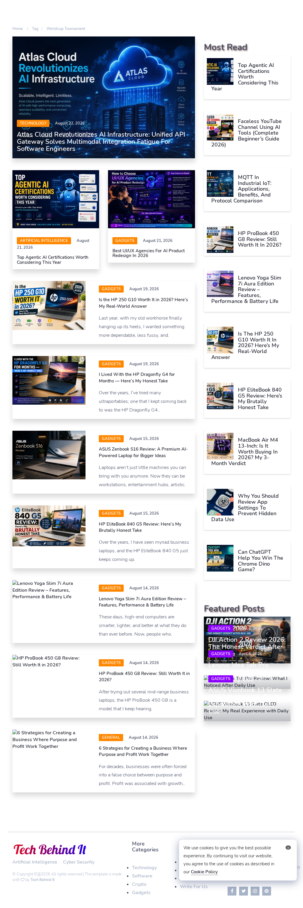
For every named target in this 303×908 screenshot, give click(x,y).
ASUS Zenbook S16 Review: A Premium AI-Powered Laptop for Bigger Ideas (143, 452)
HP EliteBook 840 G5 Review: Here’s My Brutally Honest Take (140, 527)
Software (142, 876)
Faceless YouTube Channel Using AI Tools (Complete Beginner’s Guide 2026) (246, 133)
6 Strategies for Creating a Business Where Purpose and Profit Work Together (143, 751)
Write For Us (194, 886)
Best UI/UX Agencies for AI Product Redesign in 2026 (148, 253)
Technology (33, 123)
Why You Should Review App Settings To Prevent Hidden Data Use (245, 507)
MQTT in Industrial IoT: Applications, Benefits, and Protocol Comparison (241, 189)
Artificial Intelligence (44, 240)
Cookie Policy (204, 872)
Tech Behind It (42, 880)
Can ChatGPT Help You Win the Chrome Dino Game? (260, 560)
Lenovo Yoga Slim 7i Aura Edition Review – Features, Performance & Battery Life (142, 602)
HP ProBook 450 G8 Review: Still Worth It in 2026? (259, 239)
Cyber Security (78, 862)
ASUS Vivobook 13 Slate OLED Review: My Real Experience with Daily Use (245, 701)
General (111, 737)
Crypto (139, 884)
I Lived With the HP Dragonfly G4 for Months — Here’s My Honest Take (137, 377)
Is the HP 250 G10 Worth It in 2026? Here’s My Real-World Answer (143, 303)
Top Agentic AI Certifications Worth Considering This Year (52, 259)
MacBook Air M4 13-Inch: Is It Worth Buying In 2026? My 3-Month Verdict (244, 451)
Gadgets (124, 240)
